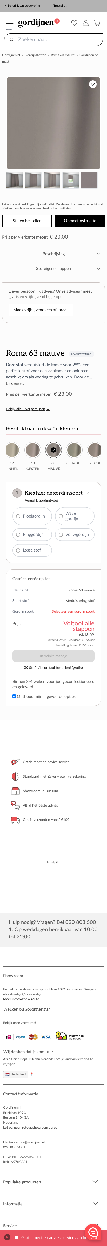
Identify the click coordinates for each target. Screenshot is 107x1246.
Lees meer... (15, 384)
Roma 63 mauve (63, 55)
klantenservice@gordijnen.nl (24, 1142)
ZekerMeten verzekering (24, 5)
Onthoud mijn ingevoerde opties (46, 696)
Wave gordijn (71, 516)
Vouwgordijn (77, 534)
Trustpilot (60, 5)
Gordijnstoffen (35, 55)
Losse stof (32, 550)
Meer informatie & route (21, 999)
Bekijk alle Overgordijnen (28, 409)
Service (10, 1226)
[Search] (12, 40)
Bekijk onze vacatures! (19, 1022)
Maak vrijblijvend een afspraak (41, 310)
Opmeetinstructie (80, 221)
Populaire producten (22, 1182)
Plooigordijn (34, 516)
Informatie (13, 1204)
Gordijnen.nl (11, 55)
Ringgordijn (33, 534)
